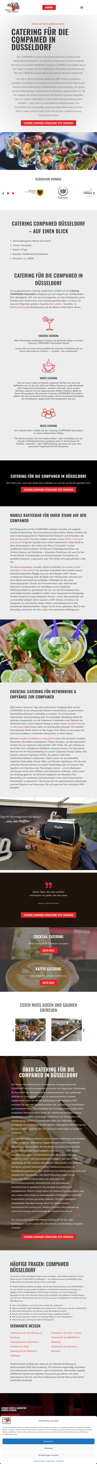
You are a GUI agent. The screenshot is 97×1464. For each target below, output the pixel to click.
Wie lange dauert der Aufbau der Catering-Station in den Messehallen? (42, 1316)
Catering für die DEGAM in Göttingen (23, 1353)
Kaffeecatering (17, 307)
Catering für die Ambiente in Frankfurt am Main (24, 1344)
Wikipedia (78, 1211)
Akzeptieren (48, 1441)
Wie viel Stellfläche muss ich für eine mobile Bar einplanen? (37, 1305)
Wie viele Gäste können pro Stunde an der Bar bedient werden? (39, 1311)
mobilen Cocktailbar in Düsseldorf (37, 738)
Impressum (60, 1461)
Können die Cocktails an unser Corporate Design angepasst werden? (41, 1314)
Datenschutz (50, 1461)
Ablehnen (48, 1448)
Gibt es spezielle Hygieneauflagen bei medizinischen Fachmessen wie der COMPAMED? (49, 1308)
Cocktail (57, 303)
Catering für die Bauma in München (64, 1349)
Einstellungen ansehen (48, 1455)
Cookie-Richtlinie (39, 1461)
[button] (82, 7)
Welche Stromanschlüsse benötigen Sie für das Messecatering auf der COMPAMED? (48, 1286)
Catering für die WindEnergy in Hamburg (26, 1335)
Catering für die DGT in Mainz (66, 1332)
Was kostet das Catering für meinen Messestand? (33, 1319)
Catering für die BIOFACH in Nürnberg (65, 1339)
